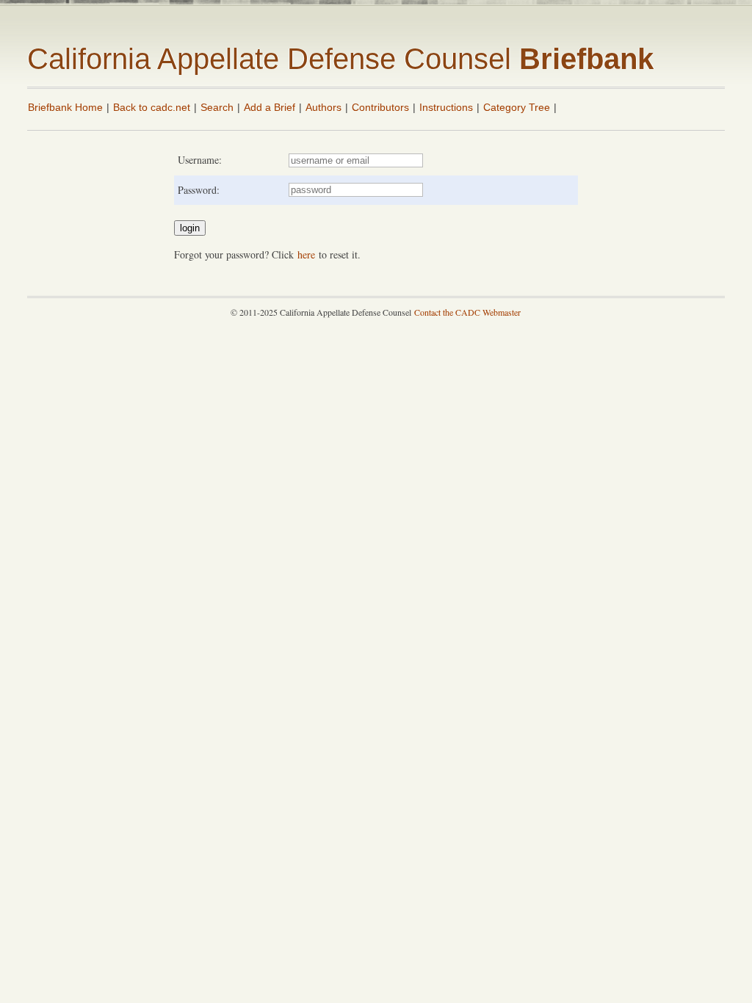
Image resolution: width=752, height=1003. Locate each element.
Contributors (380, 107)
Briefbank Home (65, 107)
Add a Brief (269, 107)
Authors (323, 107)
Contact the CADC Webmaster (467, 312)
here (306, 254)
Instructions (446, 107)
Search (217, 107)
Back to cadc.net (151, 107)
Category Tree (516, 107)
